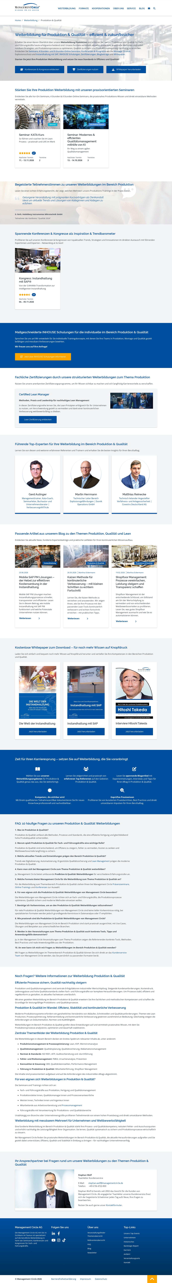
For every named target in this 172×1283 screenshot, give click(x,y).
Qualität (127, 51)
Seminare (33, 51)
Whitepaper (119, 54)
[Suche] (154, 8)
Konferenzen (41, 887)
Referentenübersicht (96, 1240)
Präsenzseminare (121, 884)
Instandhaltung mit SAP (47, 54)
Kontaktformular (114, 1205)
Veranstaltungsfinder (96, 1232)
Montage (118, 51)
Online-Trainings (23, 887)
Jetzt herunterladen (38, 731)
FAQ (89, 1244)
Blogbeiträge (103, 54)
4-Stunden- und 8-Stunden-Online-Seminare (59, 51)
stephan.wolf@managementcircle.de (105, 1183)
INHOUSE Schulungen (69, 54)
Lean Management (101, 861)
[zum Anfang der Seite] (152, 1279)
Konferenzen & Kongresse (93, 51)
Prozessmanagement (72, 1105)
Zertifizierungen (88, 54)
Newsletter (92, 1252)
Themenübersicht (95, 1236)
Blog (89, 1248)
